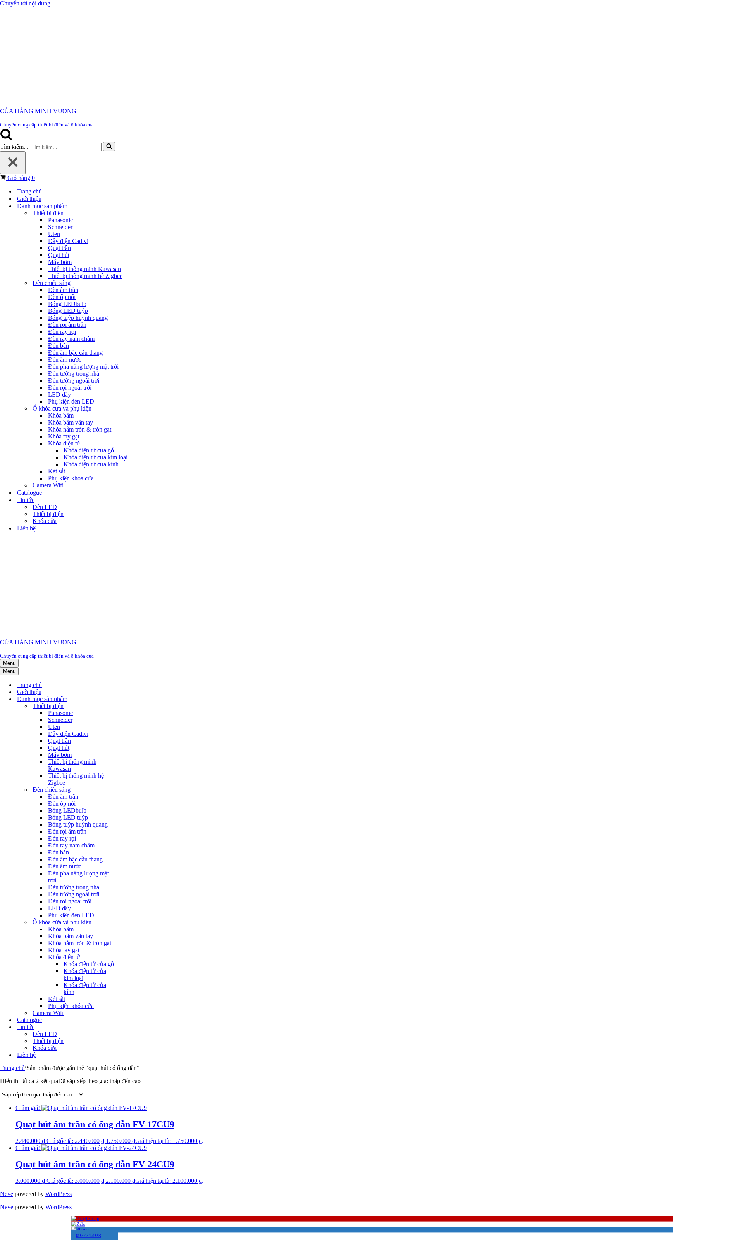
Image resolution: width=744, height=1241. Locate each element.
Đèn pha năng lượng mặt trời (83, 366)
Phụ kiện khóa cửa (71, 478)
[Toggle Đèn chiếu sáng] (131, 790)
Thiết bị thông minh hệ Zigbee (85, 276)
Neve (6, 1194)
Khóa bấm (61, 415)
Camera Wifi (48, 485)
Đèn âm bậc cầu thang (75, 352)
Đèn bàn (58, 345)
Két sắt (56, 471)
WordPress (58, 1194)
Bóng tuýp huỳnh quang (78, 317)
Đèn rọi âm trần (67, 324)
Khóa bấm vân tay (70, 422)
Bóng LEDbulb (67, 303)
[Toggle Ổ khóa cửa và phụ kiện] (131, 922)
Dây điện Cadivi (68, 241)
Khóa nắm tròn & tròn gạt (79, 429)
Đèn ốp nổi (62, 296)
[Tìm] (6, 138)
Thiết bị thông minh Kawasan (84, 269)
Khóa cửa (45, 521)
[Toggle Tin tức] (131, 1027)
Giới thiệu (29, 198)
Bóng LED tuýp (68, 310)
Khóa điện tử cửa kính (91, 464)
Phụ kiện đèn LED (71, 401)
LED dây (59, 394)
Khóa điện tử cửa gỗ (89, 450)
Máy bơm (60, 262)
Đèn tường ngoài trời (73, 380)
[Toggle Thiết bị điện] (131, 706)
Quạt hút (58, 255)
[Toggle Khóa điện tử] (131, 957)
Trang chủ (29, 191)
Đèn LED (45, 507)
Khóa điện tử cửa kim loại (95, 457)
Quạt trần (59, 248)
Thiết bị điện (48, 514)
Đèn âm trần (63, 290)
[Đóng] (13, 162)
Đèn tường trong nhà (73, 373)
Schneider (60, 227)
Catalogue (29, 492)
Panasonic (60, 220)
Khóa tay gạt (63, 436)
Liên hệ (26, 528)
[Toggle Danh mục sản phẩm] (131, 699)
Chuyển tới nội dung (25, 3)
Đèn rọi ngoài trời (69, 387)
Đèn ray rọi (62, 331)
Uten (54, 234)
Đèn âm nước (64, 359)
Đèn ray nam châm (71, 338)
